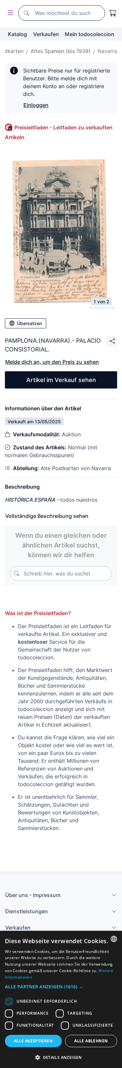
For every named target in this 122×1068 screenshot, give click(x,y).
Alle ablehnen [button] (91, 1041)
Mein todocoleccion (89, 34)
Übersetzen (29, 323)
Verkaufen (46, 34)
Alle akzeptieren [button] (33, 1041)
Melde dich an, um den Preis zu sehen (52, 362)
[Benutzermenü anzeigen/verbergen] (9, 13)
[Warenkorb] (113, 13)
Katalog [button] (17, 34)
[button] (61, 986)
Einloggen (35, 105)
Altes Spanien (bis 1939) (60, 51)
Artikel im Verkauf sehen (61, 379)
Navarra (107, 51)
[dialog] (61, 999)
